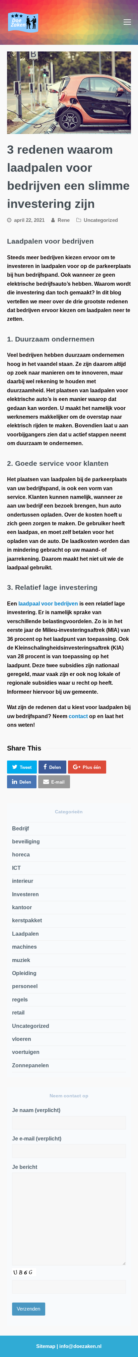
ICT (16, 868)
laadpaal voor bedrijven (48, 603)
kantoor (22, 907)
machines (24, 947)
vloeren (21, 1039)
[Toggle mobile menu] (127, 22)
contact (78, 716)
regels (20, 999)
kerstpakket (27, 920)
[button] (22, 767)
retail (18, 1012)
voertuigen (26, 1052)
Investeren (25, 894)
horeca (21, 854)
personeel (25, 986)
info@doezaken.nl (80, 1346)
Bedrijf (20, 828)
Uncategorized (101, 220)
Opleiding (24, 973)
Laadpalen (25, 934)
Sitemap (45, 1346)
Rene (64, 220)
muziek (21, 960)
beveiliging (26, 841)
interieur (22, 881)
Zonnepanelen (30, 1065)
